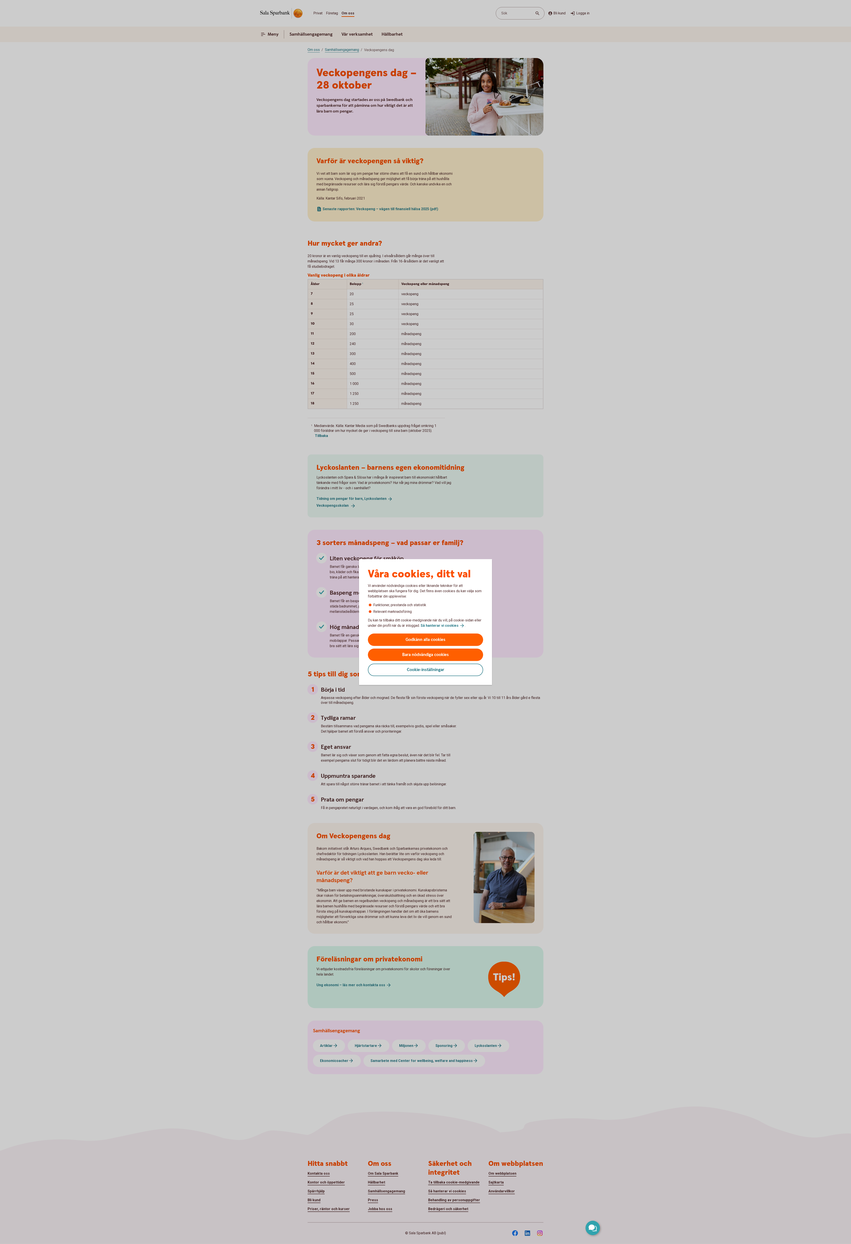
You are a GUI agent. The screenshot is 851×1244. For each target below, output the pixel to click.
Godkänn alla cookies (425, 639)
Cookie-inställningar (425, 670)
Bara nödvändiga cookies (425, 655)
